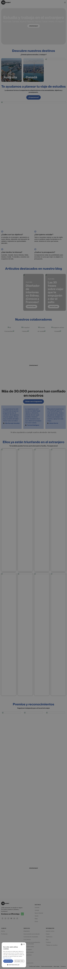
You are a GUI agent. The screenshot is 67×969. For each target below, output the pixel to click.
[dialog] (14, 954)
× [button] (24, 944)
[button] (14, 965)
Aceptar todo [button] (8, 961)
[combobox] (21, 944)
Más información (7, 958)
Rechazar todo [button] (19, 961)
